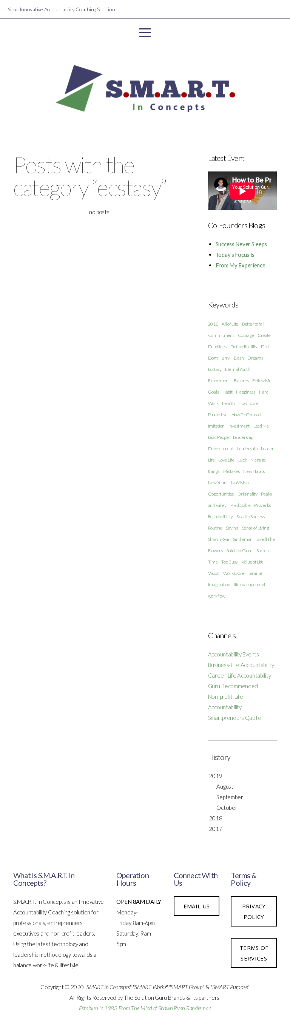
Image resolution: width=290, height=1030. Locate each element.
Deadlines (217, 346)
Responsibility (220, 516)
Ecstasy (215, 369)
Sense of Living (255, 528)
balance (255, 573)
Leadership (247, 448)
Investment (239, 426)
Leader (267, 448)
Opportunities (221, 494)
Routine (215, 528)
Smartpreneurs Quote (234, 717)
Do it (265, 346)
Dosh (239, 358)
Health (228, 403)
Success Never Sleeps (241, 244)
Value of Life (253, 562)
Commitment (221, 335)
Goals (213, 392)
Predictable (240, 505)
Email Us (197, 906)
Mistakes (231, 471)
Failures (241, 380)
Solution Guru (239, 550)
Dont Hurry (219, 358)
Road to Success (250, 516)
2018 (213, 324)
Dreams (255, 358)
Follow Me (261, 380)
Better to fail (253, 324)
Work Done (234, 573)
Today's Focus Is (235, 254)
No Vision (239, 482)
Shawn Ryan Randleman (230, 539)
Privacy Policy (254, 911)
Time (213, 562)
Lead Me (261, 426)
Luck (242, 460)
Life (211, 460)
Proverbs (262, 505)
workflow (216, 596)
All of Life (230, 324)
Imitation (216, 426)
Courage (246, 335)
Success (263, 550)
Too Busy (229, 562)
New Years (217, 482)
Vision (213, 573)
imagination (219, 584)
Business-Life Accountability (241, 664)
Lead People (219, 437)
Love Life (226, 460)
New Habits (253, 471)
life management (249, 584)
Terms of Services (253, 953)
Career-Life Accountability (239, 675)
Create (264, 335)
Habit (227, 392)
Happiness (245, 392)
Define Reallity (244, 346)
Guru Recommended (233, 686)
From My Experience (240, 265)
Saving (232, 528)
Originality (248, 494)
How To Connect (246, 414)
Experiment (219, 380)
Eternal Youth (237, 369)
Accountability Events (233, 654)
